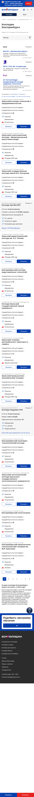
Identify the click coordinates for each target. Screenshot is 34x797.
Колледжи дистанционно (9, 647)
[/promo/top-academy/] (17, 420)
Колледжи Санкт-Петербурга (10, 653)
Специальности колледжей (9, 641)
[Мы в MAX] (24, 10)
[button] (28, 10)
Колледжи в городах (7, 644)
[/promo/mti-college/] (17, 215)
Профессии (5, 667)
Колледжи (9, 14)
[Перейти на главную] (10, 9)
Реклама (28, 47)
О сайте (4, 658)
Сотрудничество (6, 670)
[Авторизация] (31, 10)
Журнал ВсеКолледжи (8, 661)
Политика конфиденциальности (11, 677)
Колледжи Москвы (7, 650)
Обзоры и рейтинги (7, 664)
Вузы (24, 14)
